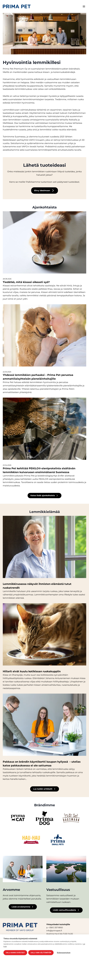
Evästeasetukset (63, 953)
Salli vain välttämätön (41, 953)
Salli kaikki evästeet (15, 953)
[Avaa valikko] (83, 6)
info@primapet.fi (54, 931)
